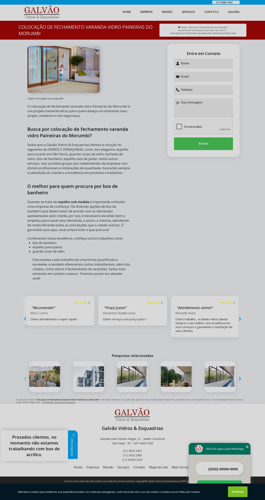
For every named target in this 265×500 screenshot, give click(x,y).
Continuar (238, 491)
